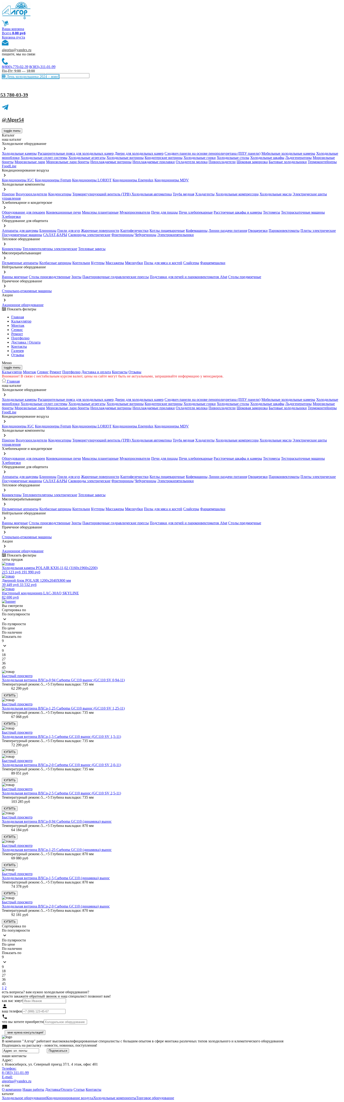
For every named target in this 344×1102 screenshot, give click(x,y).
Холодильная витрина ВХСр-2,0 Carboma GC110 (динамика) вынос (56, 906)
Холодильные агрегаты (87, 158)
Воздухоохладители (31, 194)
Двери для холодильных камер (139, 153)
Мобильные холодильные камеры (288, 153)
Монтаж (17, 325)
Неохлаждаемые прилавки (153, 162)
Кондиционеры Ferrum (53, 180)
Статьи (79, 1089)
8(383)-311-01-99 (42, 67)
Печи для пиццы (164, 212)
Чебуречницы (145, 235)
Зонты (76, 277)
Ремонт (17, 334)
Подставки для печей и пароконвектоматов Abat (188, 277)
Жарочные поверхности (100, 231)
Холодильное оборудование (24, 1098)
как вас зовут (12, 1001)
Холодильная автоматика (152, 194)
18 (4, 655)
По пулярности (14, 624)
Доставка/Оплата (59, 1089)
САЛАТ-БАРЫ (55, 235)
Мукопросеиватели (135, 212)
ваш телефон (12, 1011)
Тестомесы (271, 212)
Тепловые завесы (92, 249)
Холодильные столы (233, 158)
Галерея (17, 351)
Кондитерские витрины (164, 158)
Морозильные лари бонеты (67, 162)
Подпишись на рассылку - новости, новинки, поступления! (49, 1045)
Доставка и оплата (96, 372)
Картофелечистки (134, 231)
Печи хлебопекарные (196, 212)
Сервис (43, 372)
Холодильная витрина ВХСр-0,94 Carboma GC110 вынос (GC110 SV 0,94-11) (63, 680)
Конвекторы (12, 249)
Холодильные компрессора (237, 194)
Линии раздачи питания (228, 231)
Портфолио (20, 338)
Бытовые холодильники (288, 162)
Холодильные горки (199, 158)
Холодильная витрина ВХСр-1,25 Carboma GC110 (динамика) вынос (57, 850)
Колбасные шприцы (55, 263)
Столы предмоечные (244, 277)
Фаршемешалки (212, 263)
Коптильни (81, 263)
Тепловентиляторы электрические (49, 249)
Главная (17, 317)
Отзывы (17, 355)
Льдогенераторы (298, 158)
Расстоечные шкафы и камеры (238, 212)
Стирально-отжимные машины (27, 291)
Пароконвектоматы (284, 231)
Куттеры (98, 263)
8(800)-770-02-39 (15, 67)
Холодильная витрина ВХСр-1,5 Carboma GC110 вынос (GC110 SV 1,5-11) (61, 737)
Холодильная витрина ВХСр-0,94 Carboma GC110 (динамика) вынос (57, 821)
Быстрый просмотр (17, 676)
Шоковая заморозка (252, 162)
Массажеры (115, 263)
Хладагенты (205, 194)
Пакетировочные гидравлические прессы (115, 277)
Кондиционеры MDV (171, 180)
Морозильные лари (30, 162)
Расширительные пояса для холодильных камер (76, 153)
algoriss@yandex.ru (16, 50)
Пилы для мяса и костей (163, 263)
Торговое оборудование (155, 1098)
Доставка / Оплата (25, 342)
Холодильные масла (276, 194)
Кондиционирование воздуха (69, 1098)
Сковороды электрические (89, 235)
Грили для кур (68, 231)
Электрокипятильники (175, 235)
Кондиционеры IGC (18, 180)
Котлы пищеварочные (167, 231)
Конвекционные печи (63, 212)
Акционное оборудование (23, 305)
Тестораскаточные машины (303, 212)
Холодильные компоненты (114, 1098)
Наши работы (33, 1089)
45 (4, 667)
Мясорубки (134, 263)
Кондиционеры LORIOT (92, 180)
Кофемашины (197, 231)
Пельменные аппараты (20, 263)
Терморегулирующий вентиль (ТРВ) (102, 194)
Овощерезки (258, 231)
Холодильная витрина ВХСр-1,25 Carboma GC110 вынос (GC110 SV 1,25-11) (63, 708)
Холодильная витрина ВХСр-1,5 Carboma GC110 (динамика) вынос (56, 878)
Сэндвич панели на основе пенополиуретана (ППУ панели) (212, 153)
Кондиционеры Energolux (133, 180)
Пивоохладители (222, 162)
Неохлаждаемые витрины (111, 162)
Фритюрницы (122, 235)
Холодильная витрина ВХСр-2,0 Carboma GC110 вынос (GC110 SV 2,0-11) (61, 765)
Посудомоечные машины (22, 235)
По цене (8, 628)
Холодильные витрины (125, 158)
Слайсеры (191, 263)
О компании (12, 1089)
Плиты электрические (318, 231)
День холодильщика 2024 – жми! (32, 77)
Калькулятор (21, 321)
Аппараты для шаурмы (20, 231)
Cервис (17, 330)
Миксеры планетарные (100, 212)
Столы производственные (49, 277)
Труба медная (183, 194)
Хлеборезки (11, 217)
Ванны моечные (15, 277)
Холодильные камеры (19, 153)
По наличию (12, 632)
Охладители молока (192, 162)
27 (4, 659)
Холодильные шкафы (267, 158)
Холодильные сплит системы (44, 158)
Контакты (19, 346)
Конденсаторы (59, 194)
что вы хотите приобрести (23, 1022)
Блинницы (47, 231)
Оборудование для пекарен (23, 212)
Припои (8, 194)
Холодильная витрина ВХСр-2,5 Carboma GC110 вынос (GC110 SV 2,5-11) (61, 793)
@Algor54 (13, 119)
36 (4, 663)
